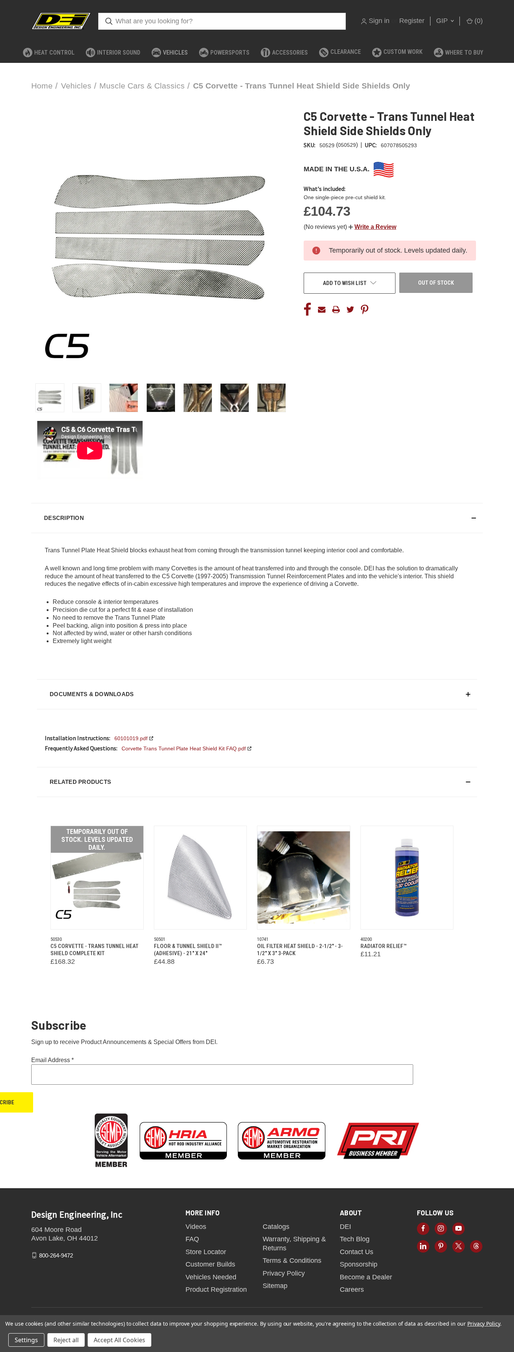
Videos (196, 1226)
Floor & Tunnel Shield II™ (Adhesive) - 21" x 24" (188, 950)
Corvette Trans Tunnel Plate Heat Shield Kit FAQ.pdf (184, 748)
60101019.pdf (131, 738)
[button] (372, 227)
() (478, 20)
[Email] (321, 309)
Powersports (229, 52)
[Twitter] (350, 309)
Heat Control (54, 52)
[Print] (336, 309)
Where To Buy (464, 52)
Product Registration (216, 1289)
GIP (443, 20)
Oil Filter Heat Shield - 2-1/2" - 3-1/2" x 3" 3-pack (300, 950)
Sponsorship (358, 1264)
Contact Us (356, 1252)
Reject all (66, 1340)
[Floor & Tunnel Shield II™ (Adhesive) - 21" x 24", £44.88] (200, 877)
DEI (345, 1226)
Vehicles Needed (211, 1277)
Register (411, 20)
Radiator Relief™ (383, 946)
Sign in (379, 20)
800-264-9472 (56, 1255)
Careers (352, 1289)
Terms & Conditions (292, 1260)
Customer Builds (210, 1264)
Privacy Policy (284, 1273)
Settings (26, 1340)
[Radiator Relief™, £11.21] (407, 877)
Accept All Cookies (119, 1340)
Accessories (290, 52)
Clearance (345, 51)
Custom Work (403, 51)
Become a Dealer (366, 1277)
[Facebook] (307, 309)
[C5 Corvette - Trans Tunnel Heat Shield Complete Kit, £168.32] (97, 877)
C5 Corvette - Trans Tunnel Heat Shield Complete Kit (94, 950)
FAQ (192, 1239)
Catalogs (276, 1226)
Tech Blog (355, 1239)
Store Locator (206, 1252)
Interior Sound (118, 52)
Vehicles (175, 52)
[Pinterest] (364, 309)
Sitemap (275, 1286)
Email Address (52, 1060)
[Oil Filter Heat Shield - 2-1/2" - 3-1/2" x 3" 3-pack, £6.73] (303, 877)
